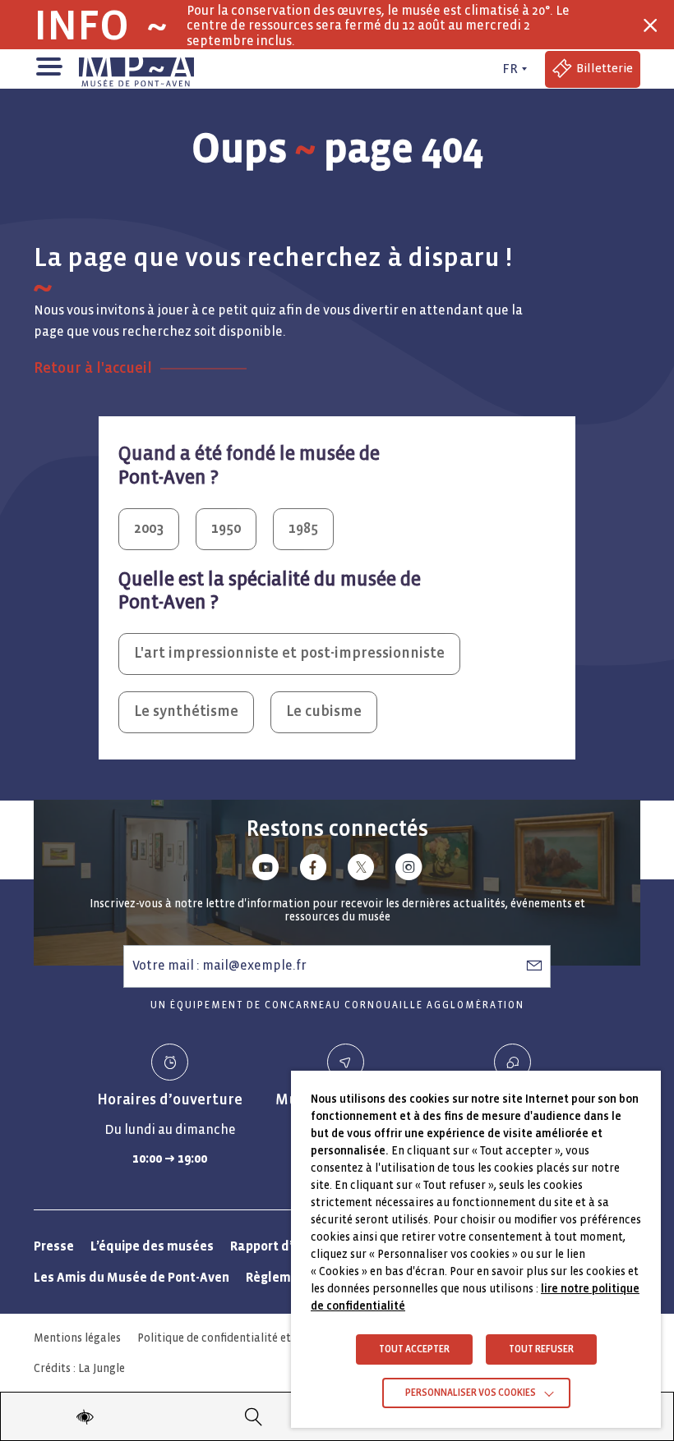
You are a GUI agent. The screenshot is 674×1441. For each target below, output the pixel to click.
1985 (303, 528)
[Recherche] (253, 1416)
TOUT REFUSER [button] (541, 1349)
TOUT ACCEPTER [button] (414, 1349)
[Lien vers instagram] (408, 870)
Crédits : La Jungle (79, 1368)
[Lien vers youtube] (265, 870)
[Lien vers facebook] (313, 870)
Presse (54, 1246)
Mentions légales (77, 1338)
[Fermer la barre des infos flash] (650, 25)
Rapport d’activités (288, 1246)
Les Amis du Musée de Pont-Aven (131, 1277)
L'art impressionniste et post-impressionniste (289, 653)
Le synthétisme (186, 711)
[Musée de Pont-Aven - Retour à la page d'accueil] (136, 69)
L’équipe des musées (152, 1246)
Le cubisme (324, 711)
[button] (48, 65)
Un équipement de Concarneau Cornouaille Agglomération (337, 1005)
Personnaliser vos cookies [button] (470, 1393)
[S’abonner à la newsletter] (534, 965)
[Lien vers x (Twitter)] (361, 870)
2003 (149, 528)
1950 (226, 528)
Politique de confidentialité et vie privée (240, 1338)
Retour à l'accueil (93, 368)
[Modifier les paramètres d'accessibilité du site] (85, 1416)
